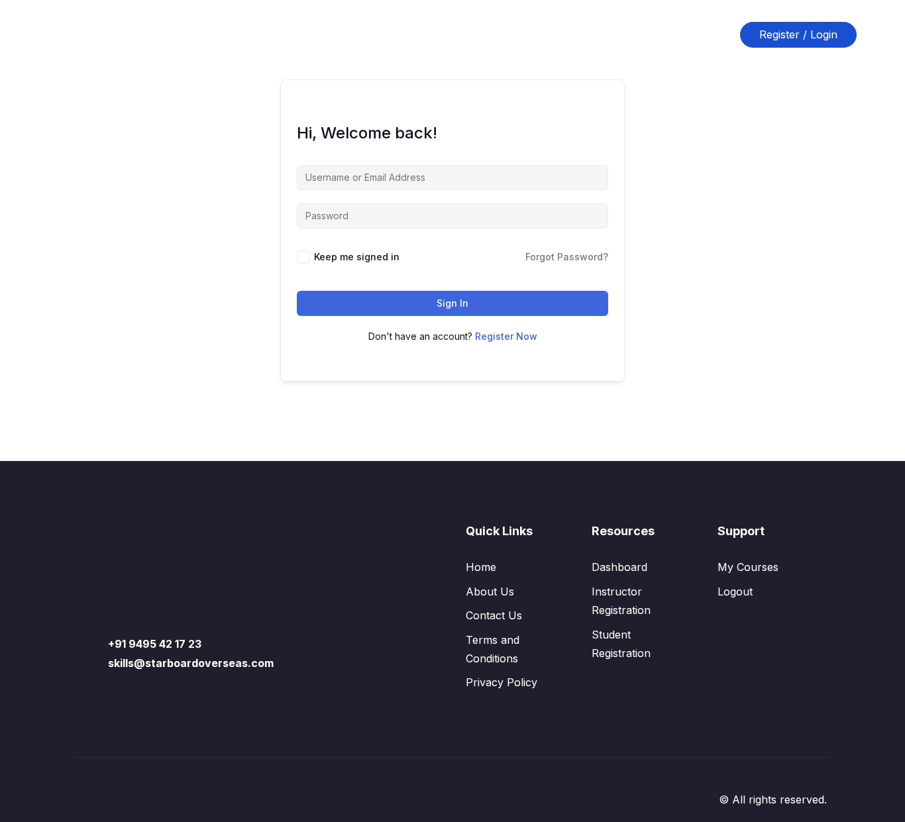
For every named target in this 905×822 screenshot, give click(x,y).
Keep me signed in (356, 256)
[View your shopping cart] (718, 34)
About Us (400, 34)
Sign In (452, 303)
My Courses (748, 567)
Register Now (506, 336)
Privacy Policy (501, 682)
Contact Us (479, 34)
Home (266, 34)
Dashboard (619, 567)
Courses (329, 34)
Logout (735, 591)
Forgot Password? (566, 256)
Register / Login (798, 34)
